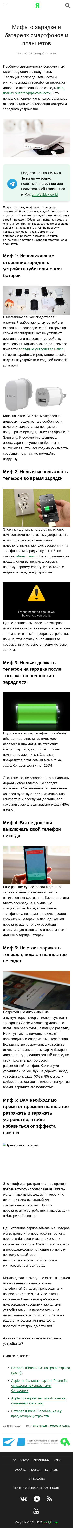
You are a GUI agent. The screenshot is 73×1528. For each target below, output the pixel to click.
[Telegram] (37, 1499)
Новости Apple (59, 1425)
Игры (57, 1460)
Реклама (35, 1469)
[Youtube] (36, 1511)
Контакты (51, 1469)
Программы (41, 1460)
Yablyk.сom (51, 1522)
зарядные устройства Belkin (41, 349)
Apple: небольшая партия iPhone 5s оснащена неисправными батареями (39, 1385)
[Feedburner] (50, 1499)
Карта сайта (36, 1478)
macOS (24, 1460)
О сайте (20, 1469)
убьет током (25, 556)
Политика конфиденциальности (36, 1488)
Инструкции (40, 1425)
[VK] (24, 1499)
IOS (14, 1460)
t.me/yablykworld (45, 194)
